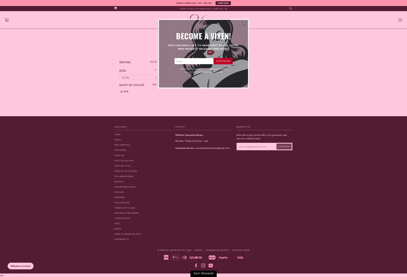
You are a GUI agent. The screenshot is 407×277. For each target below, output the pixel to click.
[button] (244, 24)
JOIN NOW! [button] (223, 61)
